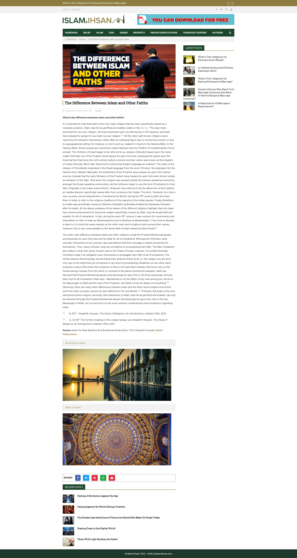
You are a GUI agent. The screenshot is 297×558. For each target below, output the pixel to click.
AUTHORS (217, 32)
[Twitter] (221, 9)
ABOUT (66, 9)
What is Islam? (73, 407)
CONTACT (76, 9)
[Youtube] (231, 9)
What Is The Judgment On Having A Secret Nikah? (212, 58)
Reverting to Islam (75, 342)
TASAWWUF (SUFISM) (195, 32)
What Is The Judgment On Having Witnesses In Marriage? (215, 80)
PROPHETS (139, 32)
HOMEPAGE (71, 32)
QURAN (123, 32)
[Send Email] (112, 478)
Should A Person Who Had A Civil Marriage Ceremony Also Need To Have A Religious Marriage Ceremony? (120, 3)
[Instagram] (226, 9)
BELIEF (87, 32)
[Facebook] (217, 9)
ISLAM (99, 32)
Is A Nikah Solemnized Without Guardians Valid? (215, 69)
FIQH (111, 32)
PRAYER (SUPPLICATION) (164, 32)
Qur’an (144, 127)
